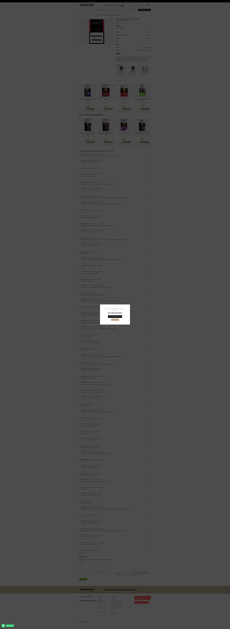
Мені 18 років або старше (115, 316)
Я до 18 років (115, 319)
